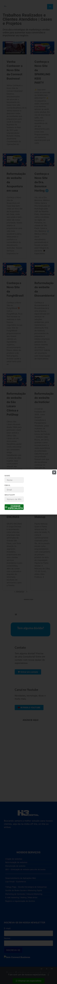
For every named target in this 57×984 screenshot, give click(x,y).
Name (7, 476)
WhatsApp (10, 495)
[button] (54, 472)
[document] (28, 492)
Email (7, 485)
